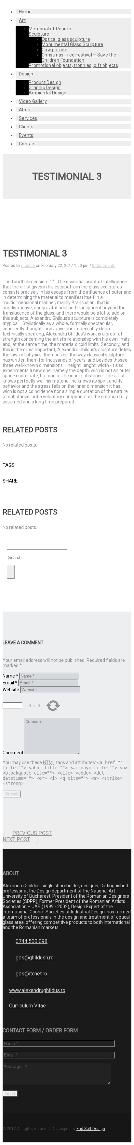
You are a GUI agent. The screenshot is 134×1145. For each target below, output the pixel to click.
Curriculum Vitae (27, 1006)
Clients (26, 126)
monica (28, 265)
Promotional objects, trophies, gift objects (73, 65)
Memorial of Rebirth (50, 28)
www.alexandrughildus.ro (37, 990)
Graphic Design (44, 87)
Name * (10, 676)
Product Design (45, 82)
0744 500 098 (31, 941)
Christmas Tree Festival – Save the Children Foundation (79, 57)
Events (26, 135)
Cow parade (54, 49)
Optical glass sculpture (66, 39)
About (25, 109)
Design (26, 73)
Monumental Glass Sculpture (72, 44)
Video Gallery (33, 101)
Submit (12, 794)
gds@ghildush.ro (35, 958)
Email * (10, 682)
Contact (27, 143)
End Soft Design (90, 1128)
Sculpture (39, 34)
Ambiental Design (48, 92)
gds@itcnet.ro (31, 974)
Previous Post (32, 833)
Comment (13, 752)
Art (22, 20)
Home (25, 11)
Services (28, 118)
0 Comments (103, 265)
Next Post (16, 839)
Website (11, 689)
